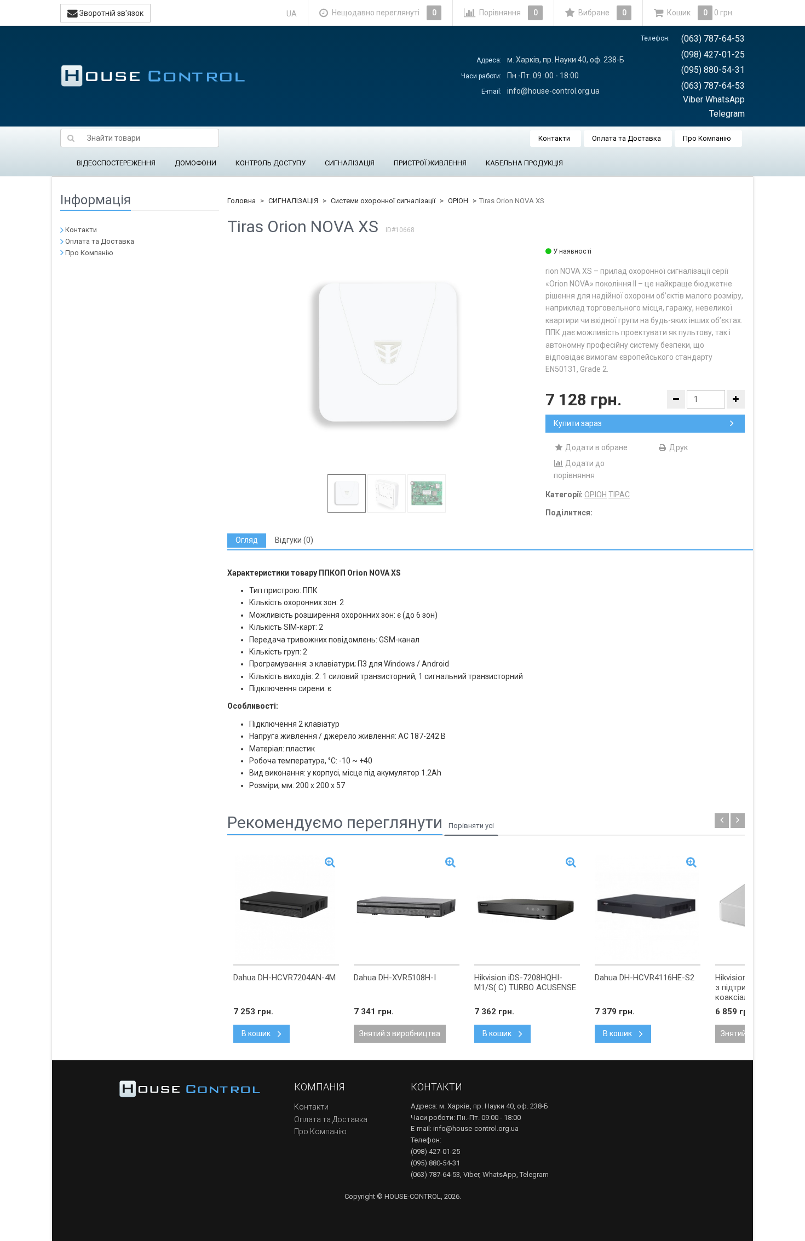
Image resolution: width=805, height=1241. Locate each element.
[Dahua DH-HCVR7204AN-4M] (286, 907)
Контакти (554, 138)
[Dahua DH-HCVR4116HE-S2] (647, 907)
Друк (678, 447)
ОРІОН (458, 201)
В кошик (257, 1033)
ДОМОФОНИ (195, 163)
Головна (241, 201)
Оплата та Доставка (626, 138)
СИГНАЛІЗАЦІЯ (350, 163)
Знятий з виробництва (399, 1033)
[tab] (246, 540)
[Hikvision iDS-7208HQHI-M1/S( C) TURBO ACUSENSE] (527, 907)
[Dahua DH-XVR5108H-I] (406, 907)
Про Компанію (707, 138)
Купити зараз (578, 423)
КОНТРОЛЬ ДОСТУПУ (270, 163)
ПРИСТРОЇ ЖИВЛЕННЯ (430, 163)
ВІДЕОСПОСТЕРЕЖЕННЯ (116, 163)
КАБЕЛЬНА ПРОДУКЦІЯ (524, 163)
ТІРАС (619, 494)
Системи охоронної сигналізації (383, 201)
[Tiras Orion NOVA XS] (386, 355)
